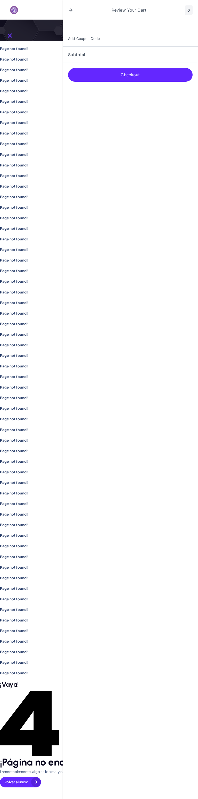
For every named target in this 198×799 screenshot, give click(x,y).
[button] (70, 10)
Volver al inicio (16, 782)
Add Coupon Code (84, 38)
